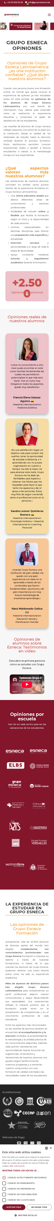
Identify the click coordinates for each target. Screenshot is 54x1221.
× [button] (51, 1148)
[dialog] (27, 1182)
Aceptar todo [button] (13, 1207)
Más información (17, 1166)
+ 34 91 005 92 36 (15, 2)
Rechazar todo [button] (39, 1207)
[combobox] (46, 1148)
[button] (27, 1170)
